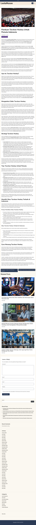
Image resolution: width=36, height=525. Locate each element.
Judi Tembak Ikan (5, 496)
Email (3, 381)
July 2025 (3, 453)
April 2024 (4, 477)
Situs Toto (3, 513)
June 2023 (3, 486)
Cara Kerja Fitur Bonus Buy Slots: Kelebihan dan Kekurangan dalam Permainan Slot (18, 298)
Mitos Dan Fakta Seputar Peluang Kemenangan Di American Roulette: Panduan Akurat (17, 418)
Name (3, 377)
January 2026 (4, 443)
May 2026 (3, 437)
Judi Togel (3, 497)
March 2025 (4, 459)
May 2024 (3, 475)
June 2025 (3, 454)
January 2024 (4, 481)
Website (3, 386)
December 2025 (5, 445)
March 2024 (4, 478)
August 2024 (4, 470)
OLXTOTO (21, 522)
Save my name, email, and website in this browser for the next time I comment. (16, 391)
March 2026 (4, 440)
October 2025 (4, 448)
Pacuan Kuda (4, 500)
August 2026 (4, 432)
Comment (4, 364)
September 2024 (5, 469)
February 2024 (4, 480)
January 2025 (4, 462)
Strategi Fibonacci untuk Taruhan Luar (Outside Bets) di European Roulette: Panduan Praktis (18, 411)
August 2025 (4, 451)
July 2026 (3, 434)
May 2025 (3, 456)
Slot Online (4, 505)
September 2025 (5, 450)
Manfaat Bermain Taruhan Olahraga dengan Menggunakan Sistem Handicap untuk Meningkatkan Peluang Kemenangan (17, 324)
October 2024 (4, 467)
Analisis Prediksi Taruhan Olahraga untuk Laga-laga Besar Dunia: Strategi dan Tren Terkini (17, 350)
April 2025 (4, 458)
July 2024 (3, 472)
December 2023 (5, 483)
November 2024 (5, 466)
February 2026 (4, 442)
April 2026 (4, 439)
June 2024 (3, 474)
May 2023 (3, 488)
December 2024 (5, 464)
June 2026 (3, 435)
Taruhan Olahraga (4, 36)
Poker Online (4, 502)
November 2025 (5, 447)
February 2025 (4, 461)
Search (3, 400)
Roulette (3, 504)
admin (7, 35)
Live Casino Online (5, 499)
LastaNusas (7, 3)
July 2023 (3, 485)
